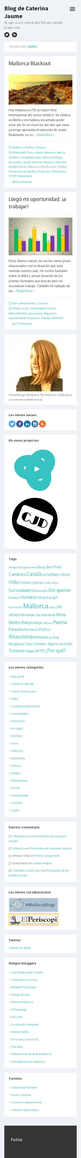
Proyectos (44, 171)
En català (17, 728)
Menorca (33, 166)
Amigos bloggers (19, 567)
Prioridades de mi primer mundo (50, 848)
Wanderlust (22, 836)
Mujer (38, 622)
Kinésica (19, 848)
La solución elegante (25, 1024)
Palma (60, 622)
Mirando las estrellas (38, 615)
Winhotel (58, 318)
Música (48, 623)
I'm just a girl (47, 597)
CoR (47, 583)
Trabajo (45, 318)
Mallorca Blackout (30, 63)
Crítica (46, 157)
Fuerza (51, 308)
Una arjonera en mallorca (28, 1061)
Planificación (48, 166)
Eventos (14, 597)
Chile (14, 582)
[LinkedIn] (27, 423)
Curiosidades (21, 590)
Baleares (50, 152)
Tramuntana (24, 176)
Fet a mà (17, 1017)
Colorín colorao (31, 582)
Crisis (25, 308)
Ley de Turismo (32, 162)
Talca (28, 644)
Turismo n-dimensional (27, 1102)
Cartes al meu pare (24, 691)
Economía (15, 162)
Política (29, 147)
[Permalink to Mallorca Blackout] (40, 89)
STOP (12, 176)
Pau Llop (17, 1046)
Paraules (16, 629)
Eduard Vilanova (22, 1002)
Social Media (20, 795)
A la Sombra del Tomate (27, 972)
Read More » (46, 135)
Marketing (18, 758)
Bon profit (18, 676)
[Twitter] (12, 423)
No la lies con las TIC (25, 1039)
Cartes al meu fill (22, 684)
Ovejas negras (42, 863)
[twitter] (7, 34)
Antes (34, 567)
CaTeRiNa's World (56, 574)
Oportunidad (17, 318)
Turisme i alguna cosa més (52, 644)
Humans (28, 597)
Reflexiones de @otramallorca (31, 1054)
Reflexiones (28, 303)
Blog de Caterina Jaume (26, 12)
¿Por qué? (56, 650)
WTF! (40, 650)
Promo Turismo (21, 1095)
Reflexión (40, 637)
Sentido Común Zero (27, 870)
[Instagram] (34, 423)
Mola (61, 614)
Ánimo (39, 152)
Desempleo (37, 308)
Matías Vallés (20, 1031)
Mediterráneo (17, 166)
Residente (59, 171)
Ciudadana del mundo (26, 706)
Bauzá (61, 152)
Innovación (35, 313)
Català (34, 574)
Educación (41, 590)
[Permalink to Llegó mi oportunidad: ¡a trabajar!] (40, 236)
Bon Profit (53, 567)
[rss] (14, 34)
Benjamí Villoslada (23, 987)
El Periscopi (19, 1009)
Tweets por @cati (20, 947)
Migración (50, 313)
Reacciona (21, 636)
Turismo (40, 147)
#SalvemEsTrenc (23, 152)
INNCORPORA (18, 313)
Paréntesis (31, 629)
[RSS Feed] (42, 423)
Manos (53, 607)
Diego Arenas (21, 994)
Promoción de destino (23, 171)
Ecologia (56, 157)
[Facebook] (19, 423)
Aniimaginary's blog (24, 979)
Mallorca (18, 147)
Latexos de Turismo (24, 1087)
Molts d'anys (21, 622)
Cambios (14, 157)
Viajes (30, 651)
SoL (50, 637)
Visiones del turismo (25, 1110)
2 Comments (23, 181)
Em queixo (59, 590)
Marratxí (61, 162)
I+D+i (15, 303)
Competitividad (31, 157)
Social (15, 788)
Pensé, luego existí (47, 855)
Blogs (42, 567)
